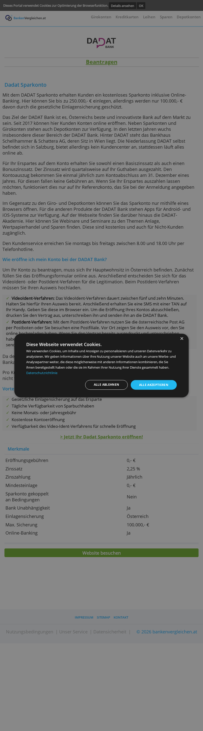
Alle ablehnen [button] (106, 384)
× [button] (181, 338)
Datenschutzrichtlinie (41, 373)
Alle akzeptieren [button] (154, 385)
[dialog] (101, 366)
